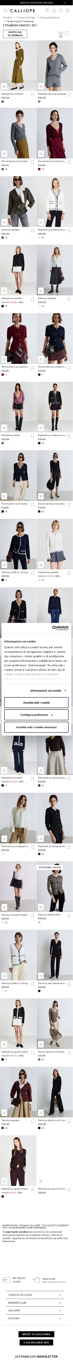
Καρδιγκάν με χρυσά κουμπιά (14, 1051)
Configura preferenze (34, 714)
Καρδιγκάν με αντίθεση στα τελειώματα (52, 229)
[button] (5, 10)
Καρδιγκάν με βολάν (10, 435)
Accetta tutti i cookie (36, 702)
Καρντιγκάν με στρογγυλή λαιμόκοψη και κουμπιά (52, 777)
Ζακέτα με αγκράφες (10, 229)
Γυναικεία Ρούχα (26, 17)
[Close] (64, 2)
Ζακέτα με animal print (49, 914)
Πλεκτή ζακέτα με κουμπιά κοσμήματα (15, 366)
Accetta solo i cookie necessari (36, 727)
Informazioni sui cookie (45, 690)
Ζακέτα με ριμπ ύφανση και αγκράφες (52, 983)
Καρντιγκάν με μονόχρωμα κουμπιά (15, 846)
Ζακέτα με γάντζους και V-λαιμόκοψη (52, 1120)
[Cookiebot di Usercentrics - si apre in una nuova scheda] (52, 628)
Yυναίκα (7, 17)
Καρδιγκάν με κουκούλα (12, 94)
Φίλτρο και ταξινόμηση (15, 34)
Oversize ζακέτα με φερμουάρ (52, 94)
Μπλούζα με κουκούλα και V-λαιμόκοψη (52, 1188)
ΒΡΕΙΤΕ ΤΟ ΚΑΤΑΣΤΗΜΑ (36, 1334)
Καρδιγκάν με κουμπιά (11, 777)
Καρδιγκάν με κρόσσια (11, 298)
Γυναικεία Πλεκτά (49, 17)
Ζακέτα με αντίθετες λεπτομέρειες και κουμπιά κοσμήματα (15, 572)
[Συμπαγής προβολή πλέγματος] (67, 34)
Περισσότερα (9, 1241)
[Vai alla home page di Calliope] (22, 10)
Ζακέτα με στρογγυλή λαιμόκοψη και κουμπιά (15, 914)
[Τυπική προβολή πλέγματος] (61, 34)
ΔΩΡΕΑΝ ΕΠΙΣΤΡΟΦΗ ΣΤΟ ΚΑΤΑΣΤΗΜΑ (36, 2)
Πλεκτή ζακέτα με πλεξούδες (14, 161)
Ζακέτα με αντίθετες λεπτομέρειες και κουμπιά (15, 983)
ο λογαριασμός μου (36, 1342)
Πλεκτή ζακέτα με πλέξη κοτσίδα (52, 161)
